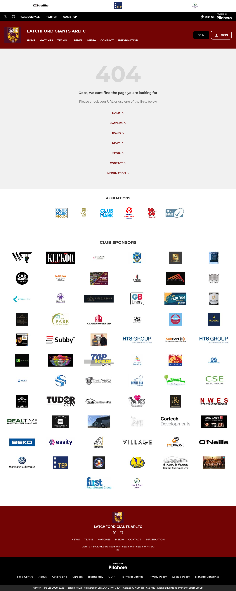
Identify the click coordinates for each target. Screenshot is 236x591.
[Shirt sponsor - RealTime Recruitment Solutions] (22, 422)
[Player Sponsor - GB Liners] (137, 299)
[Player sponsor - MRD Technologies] (22, 381)
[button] (31, 40)
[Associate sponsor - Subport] (175, 340)
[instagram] (13, 17)
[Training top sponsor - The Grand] (22, 320)
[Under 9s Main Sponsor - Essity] (60, 443)
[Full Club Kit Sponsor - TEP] (118, 6)
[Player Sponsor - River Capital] (22, 299)
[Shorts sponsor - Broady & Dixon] (175, 402)
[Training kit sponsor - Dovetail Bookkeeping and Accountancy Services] (175, 320)
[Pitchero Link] (224, 18)
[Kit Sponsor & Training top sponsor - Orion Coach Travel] (99, 422)
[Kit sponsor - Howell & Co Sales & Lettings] (137, 381)
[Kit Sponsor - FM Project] (175, 443)
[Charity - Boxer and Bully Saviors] (137, 402)
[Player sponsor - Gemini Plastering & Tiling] (137, 279)
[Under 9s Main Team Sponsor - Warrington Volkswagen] (22, 463)
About (43, 576)
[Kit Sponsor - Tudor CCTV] (60, 402)
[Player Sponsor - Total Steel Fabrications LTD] (99, 340)
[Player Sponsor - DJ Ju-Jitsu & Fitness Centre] (214, 299)
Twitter (51, 17)
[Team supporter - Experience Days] (214, 361)
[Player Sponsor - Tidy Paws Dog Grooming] (60, 299)
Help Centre (25, 576)
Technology (95, 576)
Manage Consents (207, 576)
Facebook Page (30, 17)
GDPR (112, 576)
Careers (77, 576)
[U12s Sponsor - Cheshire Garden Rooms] (99, 299)
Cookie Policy (181, 576)
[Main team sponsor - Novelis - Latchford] (175, 361)
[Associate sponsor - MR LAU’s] (214, 422)
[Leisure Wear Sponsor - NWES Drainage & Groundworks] (214, 402)
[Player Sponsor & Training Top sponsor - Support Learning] (137, 361)
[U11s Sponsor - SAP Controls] (60, 381)
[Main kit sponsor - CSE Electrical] (214, 381)
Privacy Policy (158, 576)
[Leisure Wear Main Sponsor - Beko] (22, 443)
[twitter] (5, 17)
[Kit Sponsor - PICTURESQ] (22, 402)
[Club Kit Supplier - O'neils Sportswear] (40, 6)
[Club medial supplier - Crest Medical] (99, 381)
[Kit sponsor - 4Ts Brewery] (137, 463)
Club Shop (70, 17)
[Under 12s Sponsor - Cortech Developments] (175, 422)
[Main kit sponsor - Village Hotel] (137, 443)
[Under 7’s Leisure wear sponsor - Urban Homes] (137, 422)
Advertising (59, 576)
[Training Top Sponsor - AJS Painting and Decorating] (175, 299)
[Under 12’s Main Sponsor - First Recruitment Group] (99, 484)
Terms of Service (132, 576)
